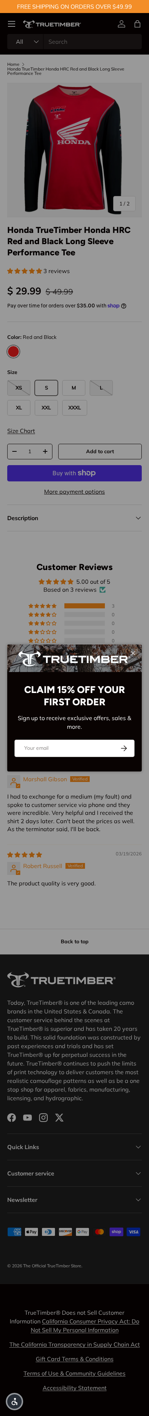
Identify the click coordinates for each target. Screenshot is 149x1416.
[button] (14, 1401)
